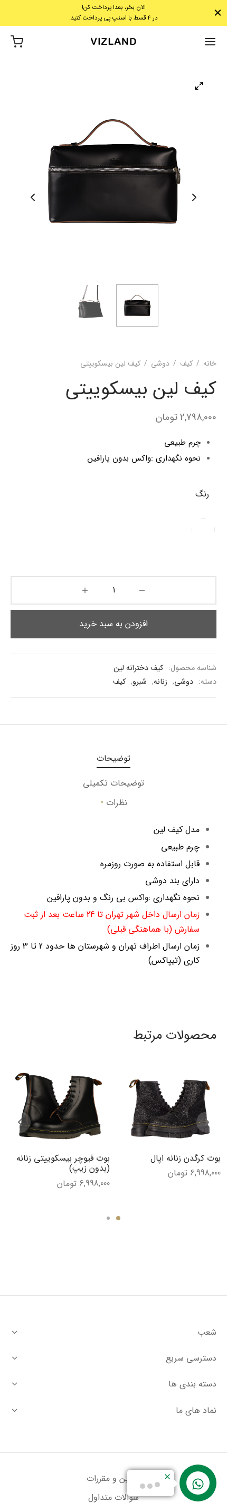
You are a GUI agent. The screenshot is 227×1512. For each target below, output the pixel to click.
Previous (32, 197)
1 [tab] (118, 1218)
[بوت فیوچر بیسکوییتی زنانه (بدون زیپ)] (58, 1106)
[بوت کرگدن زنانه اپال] (169, 1106)
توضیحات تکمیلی (113, 783)
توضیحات (113, 758)
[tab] (113, 758)
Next (194, 197)
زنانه (160, 682)
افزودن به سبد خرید (113, 623)
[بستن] (218, 13)
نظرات (113, 802)
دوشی (160, 363)
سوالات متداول (113, 1497)
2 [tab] (108, 1218)
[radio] (203, 529)
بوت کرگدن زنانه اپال (185, 1158)
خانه (209, 363)
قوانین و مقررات (113, 1478)
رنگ (202, 494)
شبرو (140, 682)
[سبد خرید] (17, 41)
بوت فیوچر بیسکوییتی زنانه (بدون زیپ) (63, 1163)
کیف (186, 363)
